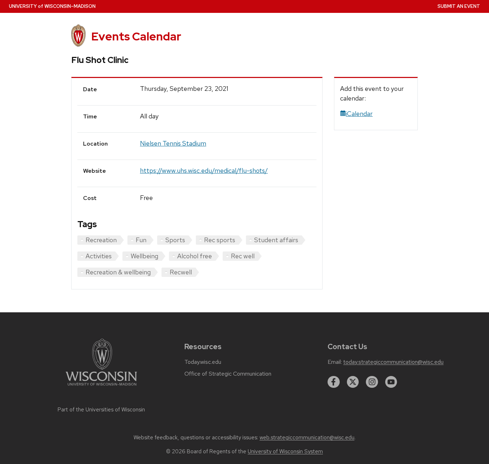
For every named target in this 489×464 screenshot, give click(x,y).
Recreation (101, 240)
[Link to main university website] (101, 387)
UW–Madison (52, 6)
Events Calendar (136, 36)
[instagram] (372, 382)
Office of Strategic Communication (227, 373)
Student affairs (276, 240)
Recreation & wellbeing (118, 272)
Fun (141, 240)
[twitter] (353, 382)
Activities (99, 256)
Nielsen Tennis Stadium (173, 143)
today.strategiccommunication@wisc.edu (393, 362)
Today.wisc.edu (202, 362)
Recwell (181, 272)
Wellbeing (144, 256)
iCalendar (359, 113)
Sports (175, 240)
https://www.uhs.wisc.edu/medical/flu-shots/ (204, 170)
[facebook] (334, 382)
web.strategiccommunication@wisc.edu (307, 437)
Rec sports (219, 240)
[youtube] (391, 382)
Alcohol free (194, 256)
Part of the (101, 409)
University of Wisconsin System (285, 451)
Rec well (243, 256)
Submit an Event (458, 6)
